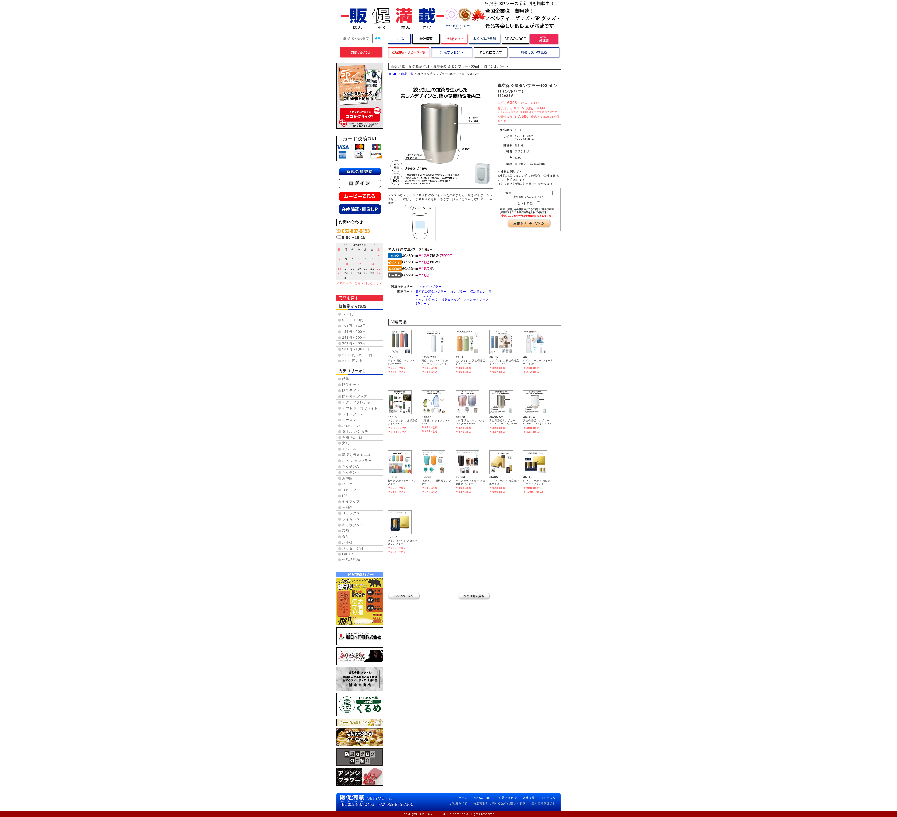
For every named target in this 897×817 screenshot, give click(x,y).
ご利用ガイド (458, 803)
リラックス (351, 513)
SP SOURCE (483, 797)
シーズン (349, 420)
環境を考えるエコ (356, 455)
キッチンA (350, 466)
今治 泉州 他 (352, 437)
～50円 (348, 314)
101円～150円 (354, 326)
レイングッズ (352, 414)
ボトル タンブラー (357, 460)
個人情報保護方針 (543, 803)
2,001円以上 (352, 361)
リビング (349, 490)
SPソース (422, 303)
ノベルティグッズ (476, 299)
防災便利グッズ (354, 396)
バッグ (347, 484)
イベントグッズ (426, 299)
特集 (345, 379)
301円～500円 (354, 343)
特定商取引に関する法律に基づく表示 (499, 803)
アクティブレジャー (358, 402)
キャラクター (352, 525)
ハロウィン (351, 425)
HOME (392, 73)
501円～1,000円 (355, 349)
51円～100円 (353, 320)
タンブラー (458, 291)
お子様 (347, 542)
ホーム (463, 797)
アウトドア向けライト (360, 408)
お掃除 (347, 478)
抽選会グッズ (450, 299)
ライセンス (351, 519)
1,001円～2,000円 (357, 355)
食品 (345, 536)
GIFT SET (351, 554)
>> (373, 244)
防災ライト (351, 390)
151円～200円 (354, 331)
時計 (345, 496)
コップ (427, 295)
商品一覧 (407, 73)
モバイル (349, 449)
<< (346, 244)
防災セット (351, 385)
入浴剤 (347, 507)
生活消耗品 (351, 559)
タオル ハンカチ (355, 431)
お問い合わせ (507, 797)
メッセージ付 (352, 548)
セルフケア (351, 501)
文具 (345, 443)
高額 (345, 531)
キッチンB (350, 472)
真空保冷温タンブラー (431, 291)
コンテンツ (548, 797)
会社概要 (529, 797)
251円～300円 (354, 337)
